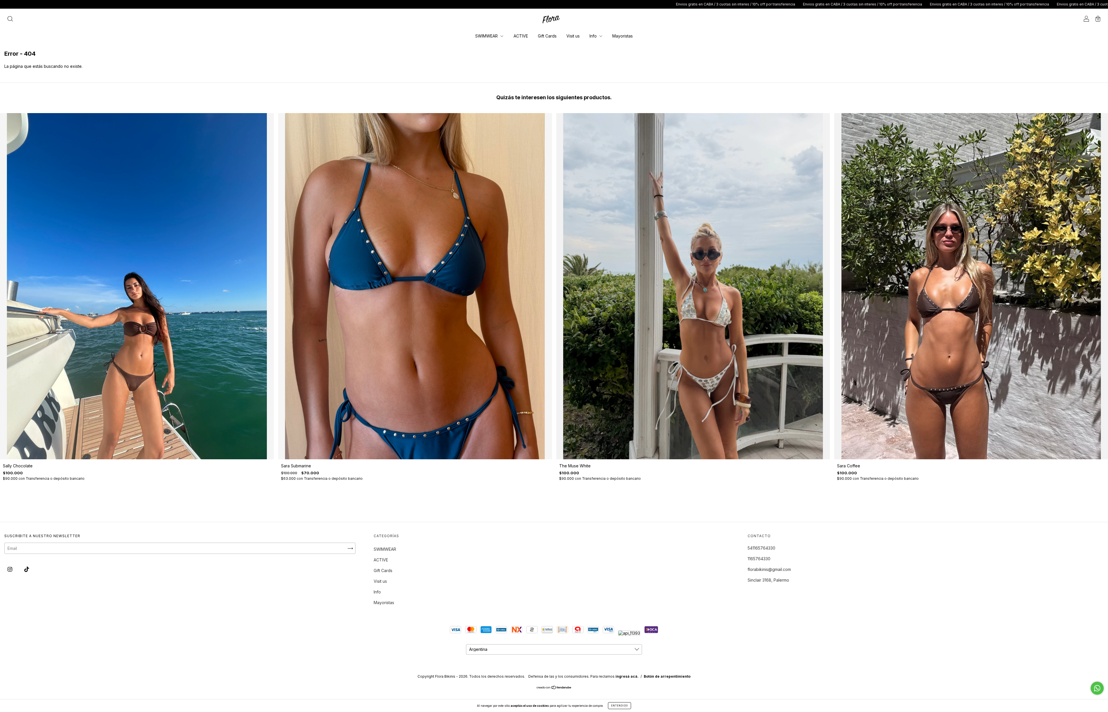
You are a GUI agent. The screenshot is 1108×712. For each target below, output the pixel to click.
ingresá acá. (627, 676)
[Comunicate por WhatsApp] (1097, 688)
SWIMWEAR (487, 35)
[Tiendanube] (554, 687)
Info (593, 35)
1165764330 (759, 558)
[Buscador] (10, 19)
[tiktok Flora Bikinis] (26, 569)
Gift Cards (547, 35)
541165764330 (761, 548)
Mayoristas (622, 35)
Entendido (619, 705)
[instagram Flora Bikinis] (10, 569)
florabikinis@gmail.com (769, 569)
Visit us (573, 35)
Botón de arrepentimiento (667, 676)
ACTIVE (521, 35)
